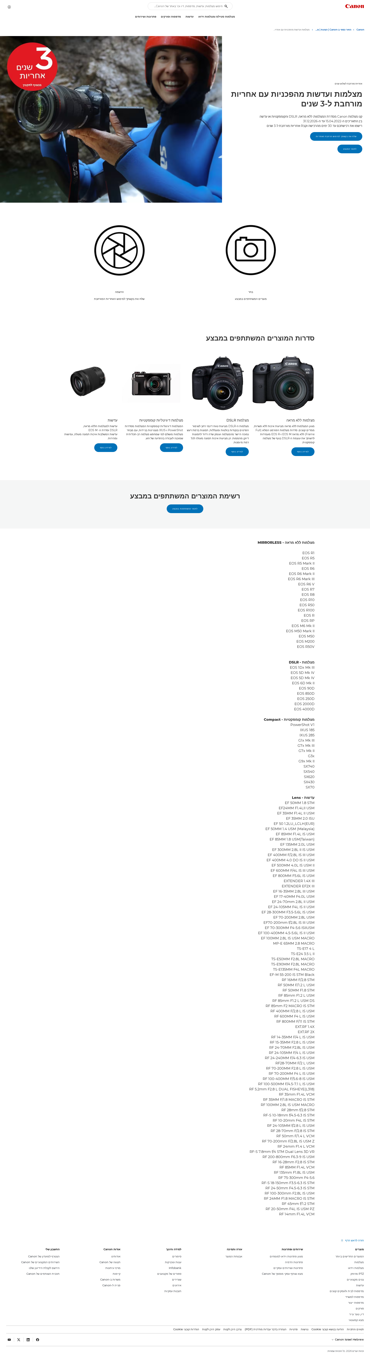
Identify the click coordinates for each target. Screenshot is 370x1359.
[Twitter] (18, 1339)
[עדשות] (184, 17)
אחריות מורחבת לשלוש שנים (348, 83)
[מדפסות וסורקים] (159, 17)
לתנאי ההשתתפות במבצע (185, 509)
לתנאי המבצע (350, 149)
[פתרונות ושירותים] (133, 17)
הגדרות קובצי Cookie (186, 1329)
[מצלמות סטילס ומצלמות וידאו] (196, 17)
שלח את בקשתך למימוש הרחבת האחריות (336, 136)
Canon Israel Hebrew (349, 1339)
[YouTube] (9, 1339)
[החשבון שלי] (9, 7)
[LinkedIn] (28, 1339)
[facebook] (37, 1339)
